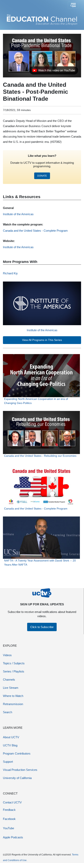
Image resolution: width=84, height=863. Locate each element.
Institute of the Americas (42, 330)
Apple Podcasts (13, 837)
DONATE (42, 175)
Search (7, 712)
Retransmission (13, 704)
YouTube (8, 828)
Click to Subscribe (42, 627)
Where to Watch (13, 696)
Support (8, 761)
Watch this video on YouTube (53, 71)
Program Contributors (16, 753)
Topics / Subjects (14, 663)
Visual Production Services (20, 769)
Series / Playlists (13, 671)
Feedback (9, 809)
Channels (9, 679)
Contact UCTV (12, 802)
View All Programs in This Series (42, 340)
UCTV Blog (10, 745)
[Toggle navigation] (73, 5)
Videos (7, 655)
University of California (17, 778)
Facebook (9, 819)
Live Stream (10, 687)
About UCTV (11, 737)
